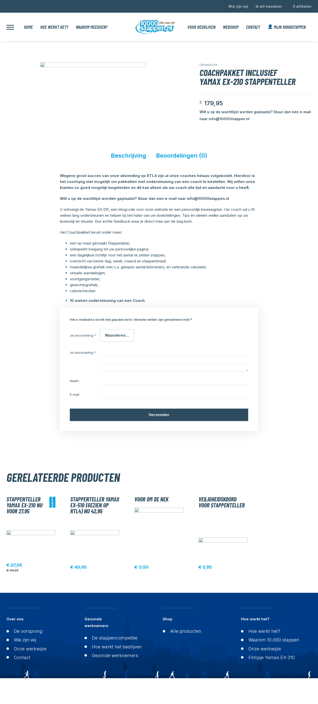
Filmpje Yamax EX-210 (271, 657)
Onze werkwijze (30, 648)
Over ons (15, 619)
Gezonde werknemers (96, 622)
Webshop (230, 27)
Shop (167, 619)
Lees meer (52, 567)
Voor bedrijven (201, 27)
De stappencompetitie (114, 637)
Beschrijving (128, 155)
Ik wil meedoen (269, 6)
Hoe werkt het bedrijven (117, 646)
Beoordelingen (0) (181, 155)
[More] (10, 27)
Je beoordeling (83, 335)
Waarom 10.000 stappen (273, 639)
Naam (74, 381)
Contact (253, 27)
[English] (8, 6)
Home (28, 27)
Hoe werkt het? (54, 27)
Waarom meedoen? (92, 27)
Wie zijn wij (238, 6)
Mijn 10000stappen (289, 27)
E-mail (74, 394)
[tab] (128, 157)
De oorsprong (28, 631)
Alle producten (185, 631)
